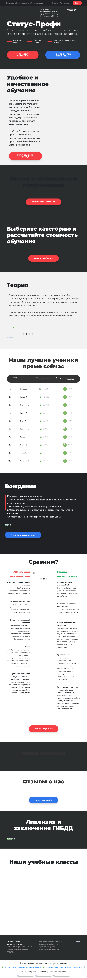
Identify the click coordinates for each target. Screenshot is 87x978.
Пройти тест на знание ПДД (63, 55)
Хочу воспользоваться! (43, 202)
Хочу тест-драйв (43, 800)
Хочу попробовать (43, 258)
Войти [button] (77, 3)
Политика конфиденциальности (50, 941)
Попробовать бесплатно (23, 55)
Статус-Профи (34, 24)
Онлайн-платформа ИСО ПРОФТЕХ (19, 947)
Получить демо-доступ (25, 156)
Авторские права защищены (49, 949)
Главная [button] (55, 3)
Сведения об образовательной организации (24, 3)
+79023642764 (72, 10)
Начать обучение (43, 729)
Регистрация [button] (65, 3)
